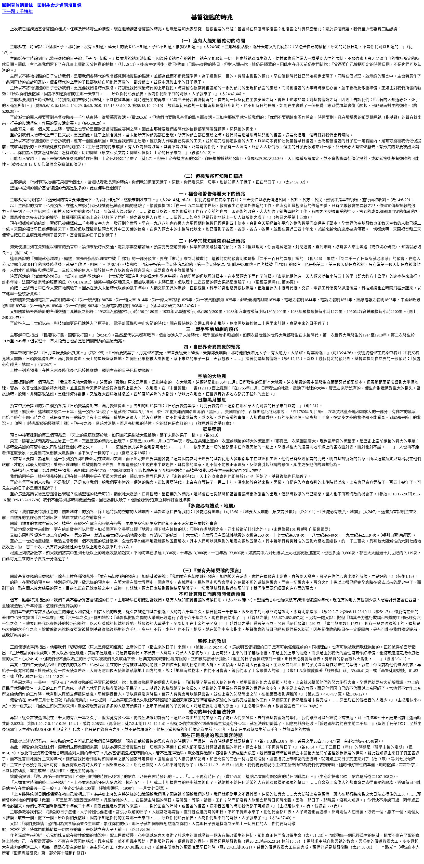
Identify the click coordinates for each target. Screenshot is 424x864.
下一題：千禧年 (17, 11)
